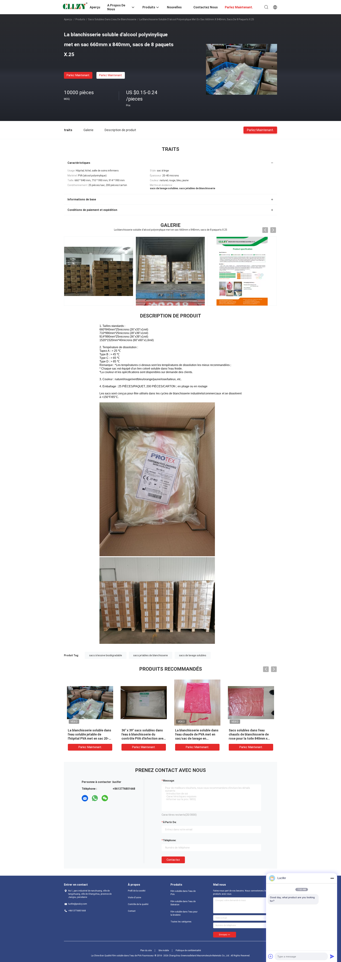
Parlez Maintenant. (78, 75)
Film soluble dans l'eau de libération (183, 903)
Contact (132, 911)
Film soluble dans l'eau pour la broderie (183, 913)
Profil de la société (136, 891)
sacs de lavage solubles (192, 655)
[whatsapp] (95, 798)
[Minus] (332, 878)
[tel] (115, 798)
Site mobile (163, 950)
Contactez (173, 859)
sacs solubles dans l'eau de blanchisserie (112, 19)
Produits (80, 19)
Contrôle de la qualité (138, 904)
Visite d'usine (134, 897)
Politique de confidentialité (188, 950)
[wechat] (105, 798)
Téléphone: (169, 840)
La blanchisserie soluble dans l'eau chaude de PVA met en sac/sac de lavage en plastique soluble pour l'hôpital (196, 738)
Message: (169, 780)
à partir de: (170, 822)
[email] (85, 798)
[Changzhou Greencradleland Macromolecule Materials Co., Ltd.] (74, 6)
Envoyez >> (224, 934)
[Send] (332, 956)
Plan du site (146, 950)
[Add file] (270, 956)
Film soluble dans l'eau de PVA (183, 893)
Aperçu (68, 19)
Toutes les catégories (180, 921)
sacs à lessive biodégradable (105, 655)
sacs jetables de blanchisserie (150, 655)
